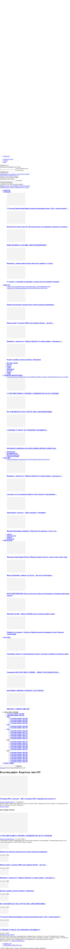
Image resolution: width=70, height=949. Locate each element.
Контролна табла (8, 159)
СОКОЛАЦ (6, 192)
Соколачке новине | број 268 (19, 747)
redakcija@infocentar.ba (17, 941)
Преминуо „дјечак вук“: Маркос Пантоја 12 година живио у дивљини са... (27, 878)
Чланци (5, 160)
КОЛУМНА (7, 637)
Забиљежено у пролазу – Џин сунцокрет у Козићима (26, 512)
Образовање (20, 288)
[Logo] (7, 187)
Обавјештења (53, 377)
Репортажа (37, 288)
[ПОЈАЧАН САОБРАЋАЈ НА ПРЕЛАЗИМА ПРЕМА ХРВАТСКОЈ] (16, 445)
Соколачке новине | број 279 (19, 727)
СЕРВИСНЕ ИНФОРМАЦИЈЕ (13, 375)
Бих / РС (11, 286)
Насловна (3, 768)
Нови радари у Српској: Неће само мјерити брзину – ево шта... (23, 865)
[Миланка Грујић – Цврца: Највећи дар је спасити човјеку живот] (16, 610)
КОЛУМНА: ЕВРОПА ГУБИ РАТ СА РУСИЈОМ (25, 690)
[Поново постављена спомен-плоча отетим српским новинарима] (16, 301)
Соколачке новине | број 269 (19, 746)
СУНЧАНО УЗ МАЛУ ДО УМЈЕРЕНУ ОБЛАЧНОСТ (27, 430)
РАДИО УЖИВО (8, 763)
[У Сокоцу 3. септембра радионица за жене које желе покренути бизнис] (16, 278)
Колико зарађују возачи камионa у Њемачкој (24, 359)
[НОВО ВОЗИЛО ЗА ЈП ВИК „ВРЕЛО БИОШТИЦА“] (16, 241)
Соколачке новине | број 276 (19, 734)
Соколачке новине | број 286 (15, 713)
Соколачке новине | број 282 (19, 721)
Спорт (45, 288)
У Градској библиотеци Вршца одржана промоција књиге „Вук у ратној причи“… (37, 208)
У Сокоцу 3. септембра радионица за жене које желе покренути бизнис (33, 282)
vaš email (19, 180)
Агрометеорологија (14, 377)
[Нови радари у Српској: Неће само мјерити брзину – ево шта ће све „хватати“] (16, 319)
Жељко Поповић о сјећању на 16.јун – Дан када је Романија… (30, 575)
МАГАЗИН (6, 458)
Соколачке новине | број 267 (19, 749)
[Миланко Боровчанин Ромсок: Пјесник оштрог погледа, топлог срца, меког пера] (16, 553)
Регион (31, 288)
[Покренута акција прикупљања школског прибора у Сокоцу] (16, 260)
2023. (8, 729)
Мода (40, 459)
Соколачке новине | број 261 (19, 760)
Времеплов (17, 459)
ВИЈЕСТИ (6, 285)
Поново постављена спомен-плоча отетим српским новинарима (30, 305)
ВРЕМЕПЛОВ (7, 540)
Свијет (42, 288)
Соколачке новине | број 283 (19, 720)
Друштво (16, 286)
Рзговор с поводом (36, 286)
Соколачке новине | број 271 (19, 743)
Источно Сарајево (12, 363)
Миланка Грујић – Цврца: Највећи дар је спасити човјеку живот (31, 614)
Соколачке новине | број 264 (19, 755)
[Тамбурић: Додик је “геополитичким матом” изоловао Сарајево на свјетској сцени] (16, 650)
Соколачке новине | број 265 (19, 754)
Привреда (26, 288)
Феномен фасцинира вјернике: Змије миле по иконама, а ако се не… (32, 531)
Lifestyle (11, 459)
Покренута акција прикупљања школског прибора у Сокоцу (30, 263)
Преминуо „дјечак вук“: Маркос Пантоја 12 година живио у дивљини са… (34, 341)
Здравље (31, 459)
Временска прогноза (26, 377)
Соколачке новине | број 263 (19, 757)
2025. (8, 717)
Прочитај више (4, 806)
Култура (14, 288)
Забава (44, 286)
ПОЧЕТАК (6, 190)
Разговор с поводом (25, 286)
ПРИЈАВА (6, 156)
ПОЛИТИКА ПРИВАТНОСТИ (9, 176)
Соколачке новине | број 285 (15, 715)
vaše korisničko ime (22, 168)
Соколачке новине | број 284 (19, 718)
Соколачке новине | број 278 (19, 730)
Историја (36, 459)
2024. (8, 724)
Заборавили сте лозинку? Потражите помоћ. (15, 174)
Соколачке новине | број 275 (19, 735)
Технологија (46, 459)
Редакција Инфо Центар (7, 802)
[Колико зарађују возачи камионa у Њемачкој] (16, 356)
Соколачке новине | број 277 (19, 732)
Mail (4, 162)
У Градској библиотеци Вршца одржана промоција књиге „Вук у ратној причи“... (30, 917)
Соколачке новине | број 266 (19, 752)
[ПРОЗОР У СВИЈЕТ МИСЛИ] (16, 705)
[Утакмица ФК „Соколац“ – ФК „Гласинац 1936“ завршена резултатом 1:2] (14, 795)
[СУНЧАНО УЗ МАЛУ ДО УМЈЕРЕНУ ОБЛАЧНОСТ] (16, 426)
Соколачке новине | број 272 (19, 741)
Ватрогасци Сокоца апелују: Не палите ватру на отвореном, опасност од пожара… (37, 227)
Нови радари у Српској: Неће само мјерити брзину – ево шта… (30, 323)
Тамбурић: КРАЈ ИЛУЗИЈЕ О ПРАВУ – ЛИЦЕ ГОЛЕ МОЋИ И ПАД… (33, 672)
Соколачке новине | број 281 (19, 723)
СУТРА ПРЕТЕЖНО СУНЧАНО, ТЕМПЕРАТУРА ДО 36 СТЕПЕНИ (33, 393)
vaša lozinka (20, 170)
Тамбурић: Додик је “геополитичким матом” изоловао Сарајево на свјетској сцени (38, 654)
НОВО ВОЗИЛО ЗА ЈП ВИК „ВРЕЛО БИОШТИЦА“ (27, 245)
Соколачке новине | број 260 (19, 761)
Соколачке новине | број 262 (19, 758)
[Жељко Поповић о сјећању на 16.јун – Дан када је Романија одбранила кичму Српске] (16, 572)
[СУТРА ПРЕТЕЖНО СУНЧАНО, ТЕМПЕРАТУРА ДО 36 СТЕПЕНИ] (16, 390)
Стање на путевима (62, 377)
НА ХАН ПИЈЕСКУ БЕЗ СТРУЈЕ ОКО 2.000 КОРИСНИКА (29, 412)
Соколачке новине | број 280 (19, 726)
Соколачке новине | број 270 (19, 744)
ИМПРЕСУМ (7, 943)
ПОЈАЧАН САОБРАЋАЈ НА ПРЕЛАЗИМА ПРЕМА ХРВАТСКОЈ (31, 448)
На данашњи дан (44, 377)
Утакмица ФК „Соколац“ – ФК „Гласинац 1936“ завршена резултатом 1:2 (28, 799)
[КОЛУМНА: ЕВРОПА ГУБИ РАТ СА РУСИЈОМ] (16, 687)
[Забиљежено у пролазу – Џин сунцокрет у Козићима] (16, 509)
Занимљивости (24, 459)
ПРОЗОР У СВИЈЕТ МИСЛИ (18, 709)
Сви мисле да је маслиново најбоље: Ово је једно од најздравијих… (32, 494)
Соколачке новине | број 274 (19, 737)
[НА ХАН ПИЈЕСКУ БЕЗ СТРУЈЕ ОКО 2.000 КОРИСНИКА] (16, 408)
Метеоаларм (35, 377)
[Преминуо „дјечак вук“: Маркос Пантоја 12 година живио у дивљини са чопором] (16, 338)
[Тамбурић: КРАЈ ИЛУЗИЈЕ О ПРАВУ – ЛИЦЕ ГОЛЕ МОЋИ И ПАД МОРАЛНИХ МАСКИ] (16, 669)
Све (8, 286)
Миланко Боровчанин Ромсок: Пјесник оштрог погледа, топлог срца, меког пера (37, 557)
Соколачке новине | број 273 (19, 738)
